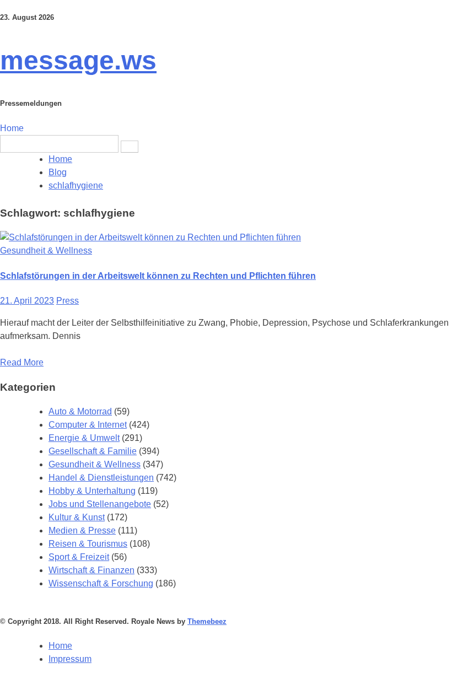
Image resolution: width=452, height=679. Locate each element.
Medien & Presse (82, 530)
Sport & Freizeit (79, 557)
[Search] (129, 147)
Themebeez (207, 621)
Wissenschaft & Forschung (101, 583)
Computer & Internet (88, 424)
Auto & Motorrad (80, 411)
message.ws (78, 60)
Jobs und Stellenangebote (100, 504)
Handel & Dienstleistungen (101, 477)
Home (12, 128)
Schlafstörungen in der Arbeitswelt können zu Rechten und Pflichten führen (158, 276)
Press (67, 300)
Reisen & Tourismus (88, 543)
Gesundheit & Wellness (46, 250)
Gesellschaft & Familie (93, 451)
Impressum (70, 659)
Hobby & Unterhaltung (92, 490)
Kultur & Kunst (77, 517)
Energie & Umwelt (84, 438)
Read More (22, 362)
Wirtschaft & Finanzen (91, 570)
